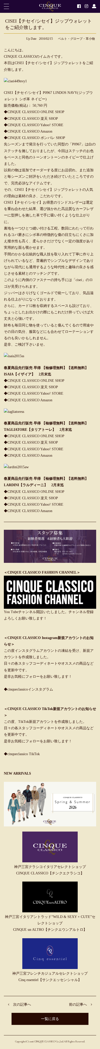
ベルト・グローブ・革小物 (76, 39)
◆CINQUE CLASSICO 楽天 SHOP (31, 442)
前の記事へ (78, 1004)
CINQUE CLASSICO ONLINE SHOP (35, 112)
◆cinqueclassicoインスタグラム (28, 689)
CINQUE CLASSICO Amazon (29, 131)
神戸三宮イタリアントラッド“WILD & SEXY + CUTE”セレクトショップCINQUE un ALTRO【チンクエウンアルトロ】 (50, 923)
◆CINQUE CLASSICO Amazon (28, 455)
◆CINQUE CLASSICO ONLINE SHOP (34, 436)
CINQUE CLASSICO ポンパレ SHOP (36, 138)
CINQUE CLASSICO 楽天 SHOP (32, 119)
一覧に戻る (50, 1019)
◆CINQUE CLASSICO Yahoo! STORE (33, 449)
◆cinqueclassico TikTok (22, 754)
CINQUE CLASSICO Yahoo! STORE (35, 125)
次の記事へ (22, 1004)
